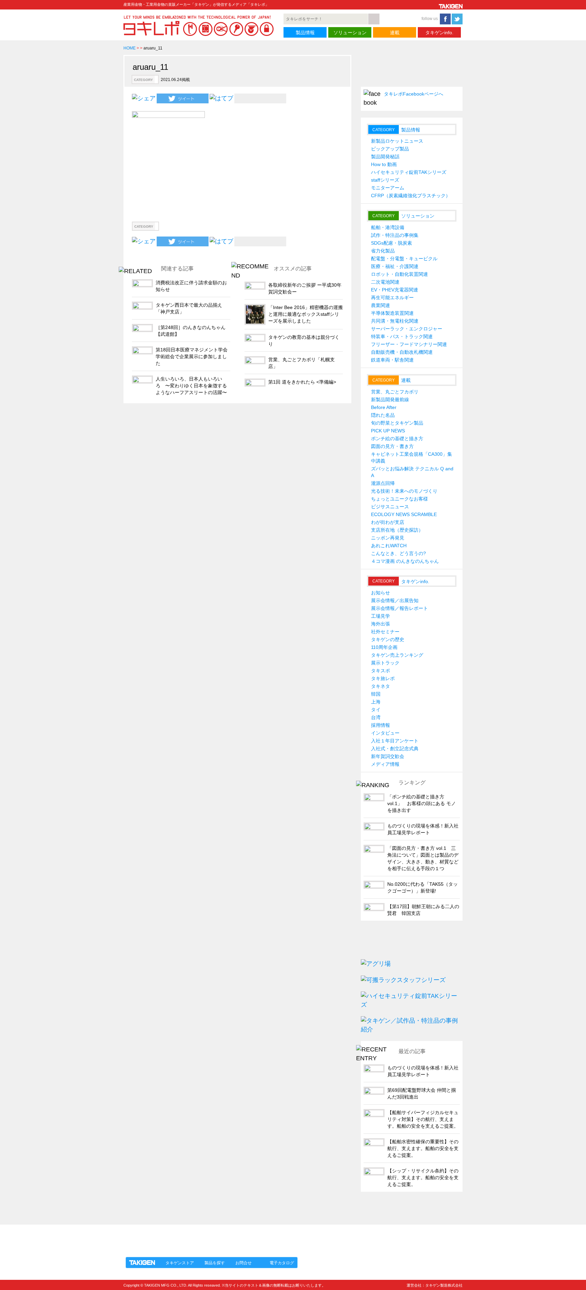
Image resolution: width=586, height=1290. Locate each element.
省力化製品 (383, 250)
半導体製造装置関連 (392, 313)
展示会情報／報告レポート (399, 608)
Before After (383, 407)
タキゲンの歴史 (387, 639)
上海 (375, 701)
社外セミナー (385, 631)
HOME (129, 48)
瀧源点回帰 (383, 483)
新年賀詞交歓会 (387, 756)
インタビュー (385, 733)
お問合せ (243, 1263)
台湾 (375, 717)
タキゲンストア (179, 1263)
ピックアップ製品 (390, 148)
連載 (394, 32)
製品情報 (305, 32)
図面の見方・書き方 (392, 446)
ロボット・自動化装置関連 (399, 274)
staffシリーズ (385, 180)
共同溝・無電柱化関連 (394, 321)
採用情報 (380, 725)
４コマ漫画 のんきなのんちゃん (405, 561)
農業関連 (380, 305)
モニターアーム (387, 187)
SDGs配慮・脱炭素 (391, 243)
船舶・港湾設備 (387, 227)
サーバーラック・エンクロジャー (406, 328)
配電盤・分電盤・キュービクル (404, 258)
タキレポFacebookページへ (413, 94)
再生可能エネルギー (392, 297)
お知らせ (380, 592)
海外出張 (380, 624)
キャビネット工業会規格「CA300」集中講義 (411, 457)
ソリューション (350, 32)
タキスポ (380, 670)
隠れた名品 (383, 415)
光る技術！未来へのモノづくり (404, 491)
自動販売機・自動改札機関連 (402, 352)
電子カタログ (282, 1263)
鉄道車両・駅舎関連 (392, 360)
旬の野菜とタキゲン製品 (397, 423)
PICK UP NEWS (388, 430)
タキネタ (380, 686)
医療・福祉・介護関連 (394, 266)
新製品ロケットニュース (397, 141)
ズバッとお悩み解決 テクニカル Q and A (412, 472)
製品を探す (214, 1263)
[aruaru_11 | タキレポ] (221, 98)
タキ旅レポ (383, 678)
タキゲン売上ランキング (397, 655)
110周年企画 (384, 647)
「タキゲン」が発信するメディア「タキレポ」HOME (185, 1237)
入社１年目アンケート (394, 740)
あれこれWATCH (389, 545)
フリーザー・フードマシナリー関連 (409, 344)
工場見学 (380, 616)
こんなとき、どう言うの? (398, 553)
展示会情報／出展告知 (394, 600)
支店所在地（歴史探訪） (397, 530)
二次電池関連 (385, 282)
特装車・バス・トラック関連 (402, 336)
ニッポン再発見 (387, 537)
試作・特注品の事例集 (394, 235)
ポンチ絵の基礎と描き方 (397, 438)
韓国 (375, 694)
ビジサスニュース (390, 506)
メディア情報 (385, 764)
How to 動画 (384, 164)
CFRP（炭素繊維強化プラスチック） (410, 195)
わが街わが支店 (387, 522)
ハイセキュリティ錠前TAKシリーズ (408, 172)
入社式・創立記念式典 (394, 748)
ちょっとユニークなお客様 (399, 498)
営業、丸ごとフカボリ (394, 391)
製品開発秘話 (385, 156)
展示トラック (385, 663)
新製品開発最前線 (390, 399)
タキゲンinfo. (439, 32)
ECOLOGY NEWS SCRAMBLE (404, 514)
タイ (375, 709)
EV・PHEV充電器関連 (394, 289)
